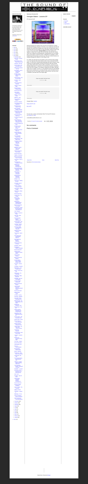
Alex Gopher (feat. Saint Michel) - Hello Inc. (17, 236)
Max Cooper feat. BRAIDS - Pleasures (17, 240)
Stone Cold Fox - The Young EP (18, 388)
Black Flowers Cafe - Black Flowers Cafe (18, 61)
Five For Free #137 (18, 382)
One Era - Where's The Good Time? (18, 186)
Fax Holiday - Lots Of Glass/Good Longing (18, 71)
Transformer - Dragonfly (16, 330)
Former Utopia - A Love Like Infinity (18, 321)
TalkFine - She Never (18, 155)
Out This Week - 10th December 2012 (18, 317)
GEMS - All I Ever (17, 389)
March (16, 414)
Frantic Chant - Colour (18, 319)
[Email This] (47, 121)
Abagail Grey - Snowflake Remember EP (17, 165)
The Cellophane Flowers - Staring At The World (18, 366)
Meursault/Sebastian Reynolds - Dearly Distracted (18, 169)
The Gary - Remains (18, 101)
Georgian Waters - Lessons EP (17, 281)
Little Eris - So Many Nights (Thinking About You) (18, 362)
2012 (15, 55)
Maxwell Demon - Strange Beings (17, 89)
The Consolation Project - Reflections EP (17, 219)
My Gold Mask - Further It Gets (17, 349)
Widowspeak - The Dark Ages (17, 274)
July (15, 407)
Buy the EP (29, 106)
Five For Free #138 (18, 342)
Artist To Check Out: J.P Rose (18, 243)
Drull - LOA (16, 374)
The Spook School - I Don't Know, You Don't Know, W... (18, 371)
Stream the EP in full (31, 103)
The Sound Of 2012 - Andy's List (18, 115)
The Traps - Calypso (18, 341)
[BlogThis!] (48, 121)
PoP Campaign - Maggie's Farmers (18, 109)
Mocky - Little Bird (17, 351)
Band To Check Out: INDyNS (18, 258)
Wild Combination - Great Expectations (18, 399)
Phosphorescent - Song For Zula (17, 106)
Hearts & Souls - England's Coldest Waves (18, 252)
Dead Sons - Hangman (16, 145)
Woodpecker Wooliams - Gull (17, 305)
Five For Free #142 (18, 153)
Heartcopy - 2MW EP (18, 296)
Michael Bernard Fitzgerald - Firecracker (17, 176)
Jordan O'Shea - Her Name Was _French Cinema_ (18, 327)
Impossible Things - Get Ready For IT (18, 299)
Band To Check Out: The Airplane (18, 205)
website (35, 101)
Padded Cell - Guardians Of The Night (18, 338)
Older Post (57, 160)
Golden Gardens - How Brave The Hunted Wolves (17, 310)
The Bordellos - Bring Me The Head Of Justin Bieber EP (18, 208)
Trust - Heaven (17, 211)
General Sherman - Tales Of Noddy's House (18, 133)
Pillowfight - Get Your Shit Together (18, 279)
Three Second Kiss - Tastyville (18, 83)
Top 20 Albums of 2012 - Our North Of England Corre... (18, 120)
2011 (15, 419)
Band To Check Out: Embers (18, 284)
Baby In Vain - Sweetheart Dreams (17, 198)
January (16, 417)
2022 (15, 47)
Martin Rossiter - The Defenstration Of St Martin (18, 301)
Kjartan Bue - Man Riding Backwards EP (18, 314)
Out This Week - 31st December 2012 (18, 66)
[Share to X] (49, 121)
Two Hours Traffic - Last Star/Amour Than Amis (17, 227)
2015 (15, 50)
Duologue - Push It (17, 245)
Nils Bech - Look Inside (17, 81)
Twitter (34, 115)
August (16, 406)
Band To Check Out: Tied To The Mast (18, 157)
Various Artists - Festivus (17, 255)
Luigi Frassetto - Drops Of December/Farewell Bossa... (18, 288)
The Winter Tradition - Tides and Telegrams (18, 142)
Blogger (49, 475)
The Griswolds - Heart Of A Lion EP (18, 333)
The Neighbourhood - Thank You (18, 104)
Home (43, 160)
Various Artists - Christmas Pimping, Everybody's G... (17, 380)
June (16, 409)
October (16, 402)
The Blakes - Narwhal (18, 266)
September (17, 404)
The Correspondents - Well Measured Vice (18, 359)
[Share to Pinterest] (52, 121)
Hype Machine (67, 23)
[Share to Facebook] (51, 121)
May (15, 410)
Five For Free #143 (18, 90)
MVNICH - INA (17, 178)
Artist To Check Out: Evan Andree (18, 151)
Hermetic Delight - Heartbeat (17, 385)
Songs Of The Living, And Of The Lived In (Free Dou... (18, 112)
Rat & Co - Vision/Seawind (17, 347)
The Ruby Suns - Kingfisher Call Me (18, 162)
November (17, 401)
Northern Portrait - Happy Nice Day (18, 324)
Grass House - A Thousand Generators (17, 172)
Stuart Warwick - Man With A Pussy (18, 139)
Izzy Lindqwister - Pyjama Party (17, 136)
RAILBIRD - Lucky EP (18, 368)
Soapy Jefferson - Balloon (17, 100)
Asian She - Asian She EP (17, 216)
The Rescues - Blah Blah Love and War (18, 353)
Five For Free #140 (18, 249)
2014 (15, 52)
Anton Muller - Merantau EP (17, 93)
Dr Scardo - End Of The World (17, 184)
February (16, 415)
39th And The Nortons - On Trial (18, 68)
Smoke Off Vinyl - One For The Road (18, 78)
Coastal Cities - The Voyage (18, 196)
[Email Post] (45, 121)
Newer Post (29, 160)
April (15, 412)
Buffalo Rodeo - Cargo (17, 293)
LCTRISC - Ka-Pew (18, 295)
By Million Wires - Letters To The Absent (17, 75)
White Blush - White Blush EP (18, 276)
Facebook (30, 115)
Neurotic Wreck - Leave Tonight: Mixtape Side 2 (17, 261)
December (17, 56)
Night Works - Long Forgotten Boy (18, 268)
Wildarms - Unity (17, 97)
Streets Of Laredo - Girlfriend (17, 231)
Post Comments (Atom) (36, 162)
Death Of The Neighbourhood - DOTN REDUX (18, 202)
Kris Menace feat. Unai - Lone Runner (17, 127)
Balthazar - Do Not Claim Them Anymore (17, 148)
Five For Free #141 (18, 193)
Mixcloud (15, 35)
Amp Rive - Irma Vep (18, 63)
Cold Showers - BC (18, 344)
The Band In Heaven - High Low (18, 130)
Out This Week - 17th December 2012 (18, 222)
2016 (15, 49)
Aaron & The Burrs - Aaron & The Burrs (18, 396)
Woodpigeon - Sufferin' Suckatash (18, 248)
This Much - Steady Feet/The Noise (18, 225)
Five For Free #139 (18, 290)
